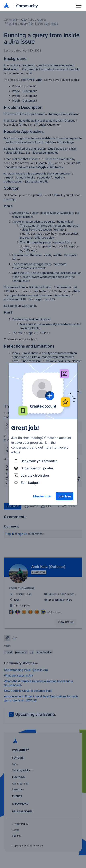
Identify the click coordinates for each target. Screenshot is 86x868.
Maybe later (42, 496)
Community (27, 5)
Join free (64, 496)
